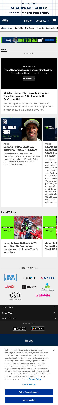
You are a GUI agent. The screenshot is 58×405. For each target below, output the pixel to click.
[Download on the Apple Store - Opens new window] (19, 329)
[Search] (49, 21)
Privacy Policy (35, 379)
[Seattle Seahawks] (29, 341)
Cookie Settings (29, 384)
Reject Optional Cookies (29, 392)
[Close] (54, 350)
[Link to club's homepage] (5, 19)
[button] (29, 78)
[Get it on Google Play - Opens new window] (38, 330)
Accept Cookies (29, 400)
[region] (29, 375)
